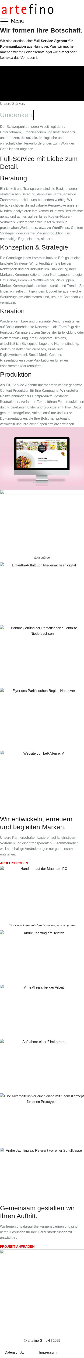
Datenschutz (14, 1352)
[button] (4, 21)
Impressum (48, 1352)
